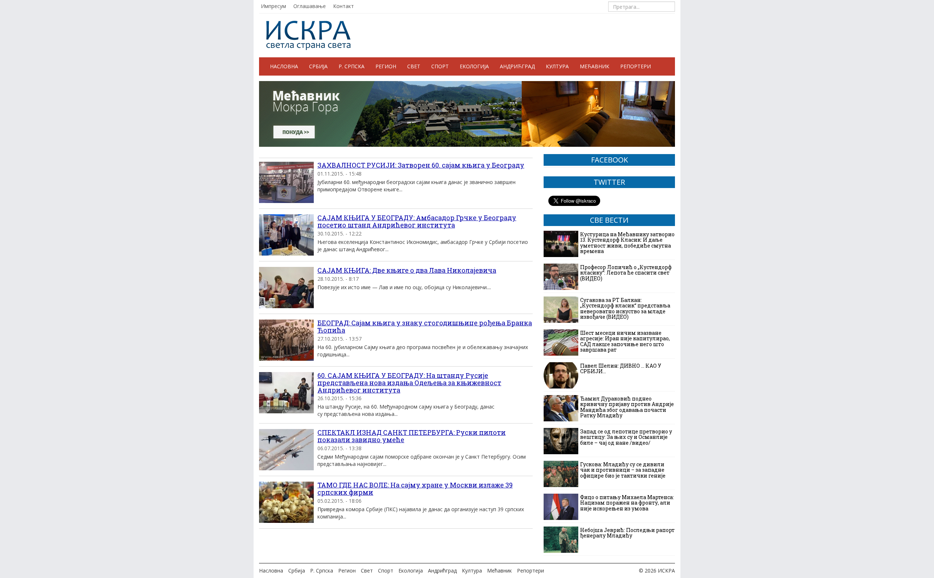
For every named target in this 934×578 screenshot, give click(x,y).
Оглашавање (309, 6)
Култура (557, 66)
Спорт (440, 66)
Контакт (343, 6)
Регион (385, 66)
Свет (413, 66)
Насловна (284, 66)
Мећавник (594, 66)
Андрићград (517, 66)
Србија (318, 66)
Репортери (635, 66)
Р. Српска (351, 66)
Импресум (273, 6)
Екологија (474, 66)
